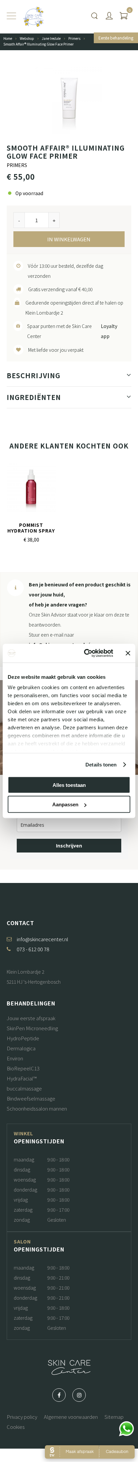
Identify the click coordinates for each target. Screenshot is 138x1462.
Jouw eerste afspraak (31, 1018)
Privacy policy (22, 1416)
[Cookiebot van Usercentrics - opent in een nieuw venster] (85, 653)
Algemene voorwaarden (71, 1416)
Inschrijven (69, 845)
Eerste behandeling (115, 37)
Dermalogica (21, 1048)
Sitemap (114, 1416)
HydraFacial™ (22, 1078)
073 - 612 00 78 (33, 949)
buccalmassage (24, 1088)
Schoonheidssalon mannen (37, 1108)
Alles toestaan (69, 785)
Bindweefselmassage (31, 1098)
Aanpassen (65, 804)
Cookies (16, 1426)
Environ (15, 1058)
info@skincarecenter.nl (42, 939)
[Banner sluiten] (128, 653)
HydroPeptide (23, 1038)
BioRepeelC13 (23, 1068)
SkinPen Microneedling (32, 1028)
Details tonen (101, 764)
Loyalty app (109, 331)
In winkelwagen (68, 239)
